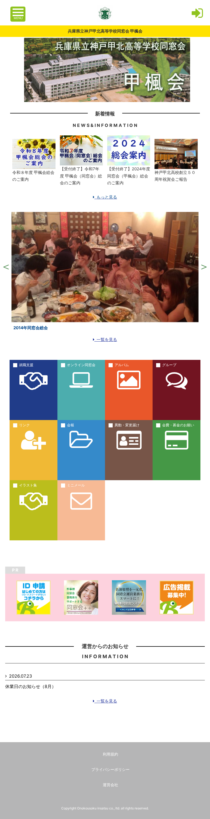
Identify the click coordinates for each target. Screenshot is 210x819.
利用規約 (110, 754)
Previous (6, 266)
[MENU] (18, 10)
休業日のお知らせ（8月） (30, 686)
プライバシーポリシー (110, 769)
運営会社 (110, 784)
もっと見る (105, 197)
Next (204, 266)
